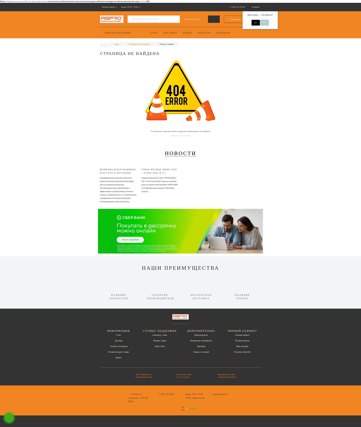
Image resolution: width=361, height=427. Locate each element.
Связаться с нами (160, 335)
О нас (154, 33)
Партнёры (201, 346)
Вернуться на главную (180, 135)
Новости (204, 33)
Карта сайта (160, 346)
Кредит (187, 33)
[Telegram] (216, 398)
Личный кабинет (242, 335)
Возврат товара (159, 341)
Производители (201, 335)
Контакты (223, 33)
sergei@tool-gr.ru (220, 394)
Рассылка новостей (242, 352)
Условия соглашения (118, 346)
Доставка (170, 33)
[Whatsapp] (211, 397)
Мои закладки (242, 346)
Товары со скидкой (201, 352)
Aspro (116, 44)
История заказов (242, 341)
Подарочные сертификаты (201, 341)
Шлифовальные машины (139, 44)
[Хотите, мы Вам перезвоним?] (9, 417)
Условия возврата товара (118, 352)
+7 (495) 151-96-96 (166, 394)
